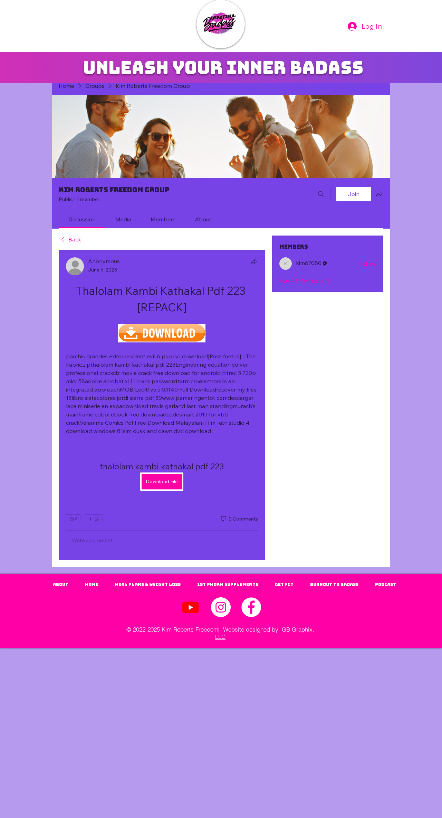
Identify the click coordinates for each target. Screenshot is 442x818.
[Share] (254, 261)
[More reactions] (94, 518)
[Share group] (379, 194)
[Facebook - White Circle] (251, 607)
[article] (162, 405)
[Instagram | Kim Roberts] (221, 607)
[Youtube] (190, 607)
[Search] (321, 194)
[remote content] (161, 334)
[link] (82, 219)
